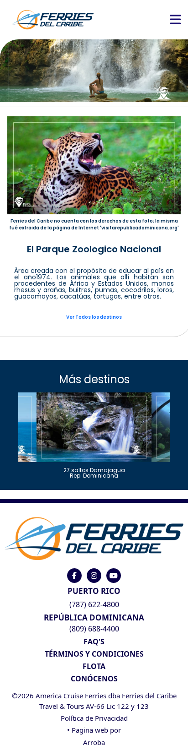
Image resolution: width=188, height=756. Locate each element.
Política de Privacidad (94, 718)
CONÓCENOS (94, 679)
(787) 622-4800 (94, 604)
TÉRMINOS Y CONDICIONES (94, 654)
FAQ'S (94, 641)
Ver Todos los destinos (94, 317)
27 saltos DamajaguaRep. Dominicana (94, 472)
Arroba (94, 742)
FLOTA (94, 666)
